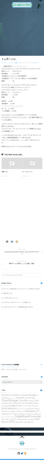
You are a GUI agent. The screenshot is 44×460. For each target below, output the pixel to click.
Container (31, 401)
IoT (26, 406)
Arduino (5, 398)
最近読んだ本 (7, 293)
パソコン (11, 62)
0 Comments (33, 62)
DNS (36, 400)
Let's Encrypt (33, 406)
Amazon (6, 395)
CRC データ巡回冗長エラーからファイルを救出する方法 (21, 289)
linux (4, 408)
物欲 (16, 62)
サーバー (4, 62)
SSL (3, 419)
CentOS (20, 397)
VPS (12, 421)
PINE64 (37, 409)
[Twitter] (12, 242)
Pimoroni (30, 409)
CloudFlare (30, 398)
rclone (35, 414)
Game (36, 403)
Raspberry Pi (32, 411)
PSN (18, 411)
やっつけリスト (27, 172)
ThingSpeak (22, 419)
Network (12, 408)
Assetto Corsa (12, 398)
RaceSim (22, 411)
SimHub (12, 416)
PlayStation (12, 411)
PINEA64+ (5, 411)
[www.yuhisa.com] (17, 242)
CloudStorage (10, 400)
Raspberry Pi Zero (10, 414)
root (39, 414)
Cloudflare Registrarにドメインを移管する (16, 302)
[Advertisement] (22, 33)
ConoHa (22, 400)
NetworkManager (22, 408)
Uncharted (30, 419)
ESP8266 (29, 403)
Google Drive (15, 405)
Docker (5, 403)
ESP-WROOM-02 (16, 403)
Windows (19, 422)
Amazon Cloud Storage (23, 395)
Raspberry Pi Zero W (25, 414)
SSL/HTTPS (11, 419)
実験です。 (5, 172)
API (37, 395)
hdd (23, 406)
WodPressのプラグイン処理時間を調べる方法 (18, 307)
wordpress (28, 422)
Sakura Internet (6, 416)
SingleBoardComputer (28, 416)
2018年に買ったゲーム (10, 298)
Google (5, 406)
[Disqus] (22, 208)
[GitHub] (7, 242)
